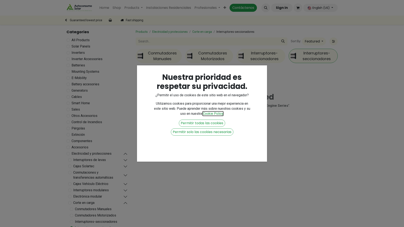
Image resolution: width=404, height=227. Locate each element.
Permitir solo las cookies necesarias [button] (202, 131)
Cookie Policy (213, 114)
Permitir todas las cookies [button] (202, 123)
